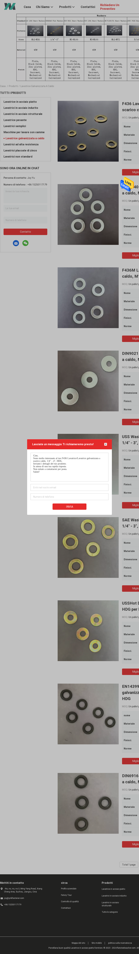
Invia (69, 506)
